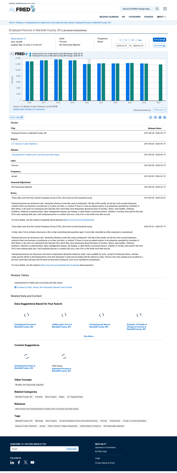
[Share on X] (150, 117)
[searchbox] (140, 9)
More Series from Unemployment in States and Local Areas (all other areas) (46, 409)
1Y (120, 40)
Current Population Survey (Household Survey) (78, 421)
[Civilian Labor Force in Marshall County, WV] (64, 315)
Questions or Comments (105, 447)
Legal (97, 458)
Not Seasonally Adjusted (114, 426)
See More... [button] (89, 336)
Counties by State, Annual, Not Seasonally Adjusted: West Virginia (44, 287)
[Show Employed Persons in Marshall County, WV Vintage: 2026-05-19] (57, 56)
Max (140, 40)
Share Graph (15, 117)
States (61, 397)
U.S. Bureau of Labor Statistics (24, 144)
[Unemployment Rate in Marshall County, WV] (101, 315)
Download (158, 45)
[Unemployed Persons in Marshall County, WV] (26, 315)
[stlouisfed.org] (22, 3)
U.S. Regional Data (75, 397)
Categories (135, 17)
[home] (22, 9)
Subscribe (72, 449)
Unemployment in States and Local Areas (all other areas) (50, 22)
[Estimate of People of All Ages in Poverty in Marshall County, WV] (139, 315)
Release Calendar (109, 17)
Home (11, 22)
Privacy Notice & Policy (105, 463)
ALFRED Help (101, 451)
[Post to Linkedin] (164, 117)
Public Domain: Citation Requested (62, 426)
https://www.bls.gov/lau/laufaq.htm (79, 220)
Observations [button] (17, 39)
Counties (39, 397)
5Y (126, 40)
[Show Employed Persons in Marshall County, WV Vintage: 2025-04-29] (57, 54)
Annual (42, 426)
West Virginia (50, 397)
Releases (20, 22)
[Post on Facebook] (155, 117)
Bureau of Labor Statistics (26, 426)
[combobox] (140, 8)
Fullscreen (159, 110)
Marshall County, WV (24, 397)
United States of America (90, 426)
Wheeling (39, 421)
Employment (115, 421)
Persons (103, 421)
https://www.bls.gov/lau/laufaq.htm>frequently (60, 265)
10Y (132, 40)
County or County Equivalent (134, 421)
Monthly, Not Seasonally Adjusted (29, 385)
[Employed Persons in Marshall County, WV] (64, 356)
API (123, 17)
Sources (148, 17)
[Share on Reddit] (160, 117)
